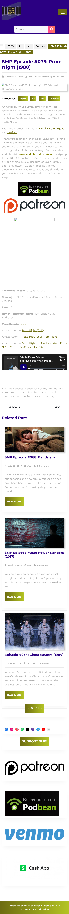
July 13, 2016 (15, 663)
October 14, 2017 (14, 76)
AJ (20, 46)
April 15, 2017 (15, 565)
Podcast (41, 46)
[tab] (62, 12)
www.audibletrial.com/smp (36, 154)
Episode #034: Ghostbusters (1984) (34, 655)
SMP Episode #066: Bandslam (30, 457)
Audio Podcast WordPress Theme (30, 905)
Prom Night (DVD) (33, 330)
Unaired (12, 132)
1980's (10, 46)
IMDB (23, 323)
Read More (15, 503)
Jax (29, 46)
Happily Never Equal (51, 128)
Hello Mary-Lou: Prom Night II (41, 336)
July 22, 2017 (15, 466)
